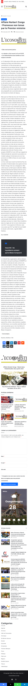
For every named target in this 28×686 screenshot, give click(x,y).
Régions (3, 658)
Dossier (3, 641)
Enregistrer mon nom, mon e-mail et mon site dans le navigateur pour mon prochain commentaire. (13, 478)
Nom (2, 456)
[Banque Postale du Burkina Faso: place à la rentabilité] (5, 579)
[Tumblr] (15, 342)
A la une (9, 16)
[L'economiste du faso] (10, 6)
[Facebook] (4, 342)
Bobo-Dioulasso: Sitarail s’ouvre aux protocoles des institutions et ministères (18, 534)
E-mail (3, 462)
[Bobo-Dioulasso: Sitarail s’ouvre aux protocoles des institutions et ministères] (5, 535)
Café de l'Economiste (6, 633)
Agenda (3, 628)
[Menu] (2, 7)
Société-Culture (5, 661)
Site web (3, 469)
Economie (3, 643)
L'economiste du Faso (14, 675)
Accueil (4, 16)
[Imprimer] (11, 346)
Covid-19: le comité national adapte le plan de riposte (7, 423)
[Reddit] (22, 342)
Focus (2, 651)
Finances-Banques (5, 648)
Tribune (3, 664)
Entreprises (4, 646)
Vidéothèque (4, 666)
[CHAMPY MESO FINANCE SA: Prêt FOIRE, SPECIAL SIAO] (5, 554)
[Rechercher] (26, 7)
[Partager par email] (7, 346)
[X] (7, 342)
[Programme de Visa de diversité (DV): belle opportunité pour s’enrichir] (7, 399)
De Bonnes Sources (6, 638)
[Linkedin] (11, 342)
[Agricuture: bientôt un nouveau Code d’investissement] (21, 416)
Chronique (3, 635)
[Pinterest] (19, 342)
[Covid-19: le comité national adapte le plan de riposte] (7, 416)
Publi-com (3, 656)
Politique (3, 653)
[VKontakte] (4, 346)
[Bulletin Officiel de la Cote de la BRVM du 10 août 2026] (5, 608)
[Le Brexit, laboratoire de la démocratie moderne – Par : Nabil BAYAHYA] (21, 399)
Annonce (3, 630)
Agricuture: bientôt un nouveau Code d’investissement (20, 423)
